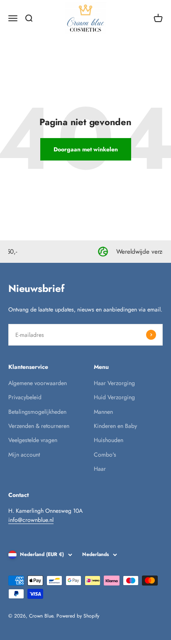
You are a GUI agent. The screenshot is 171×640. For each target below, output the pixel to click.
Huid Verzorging (114, 397)
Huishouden (108, 440)
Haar (100, 469)
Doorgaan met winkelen (86, 149)
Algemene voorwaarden (37, 383)
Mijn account (24, 454)
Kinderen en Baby (115, 426)
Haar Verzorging (114, 383)
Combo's (105, 454)
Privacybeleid (25, 397)
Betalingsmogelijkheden (37, 412)
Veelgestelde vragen (32, 440)
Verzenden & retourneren (38, 426)
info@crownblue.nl (31, 520)
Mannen (103, 412)
